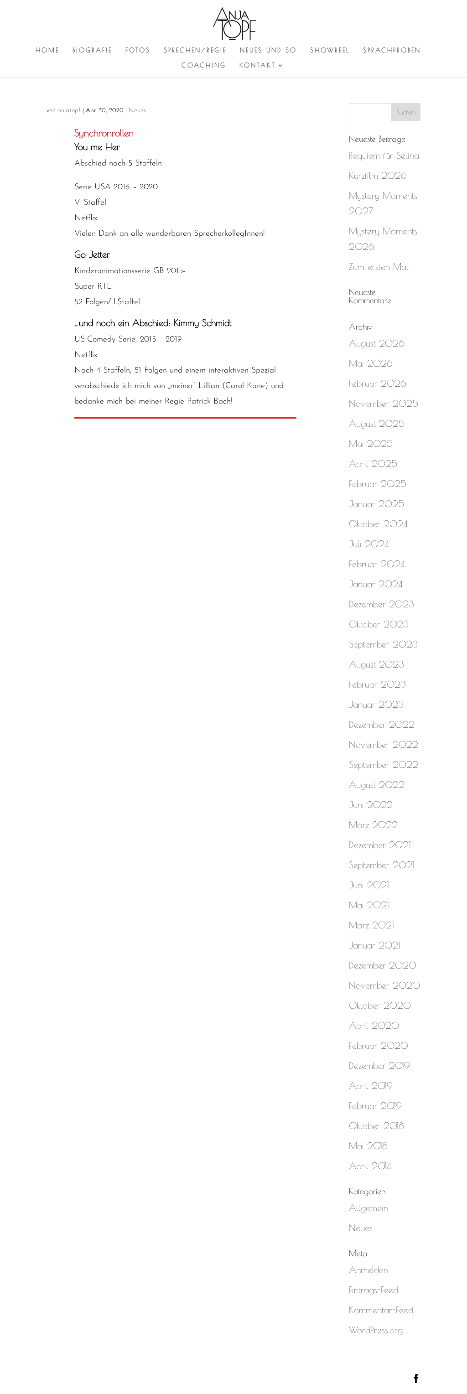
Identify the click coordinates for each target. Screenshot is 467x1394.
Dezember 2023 (381, 604)
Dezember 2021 (380, 845)
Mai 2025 (371, 443)
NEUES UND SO (268, 50)
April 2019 (371, 1085)
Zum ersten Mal (379, 266)
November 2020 (384, 985)
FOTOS (137, 50)
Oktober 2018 (376, 1125)
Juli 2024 (369, 544)
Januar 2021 (374, 945)
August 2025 (377, 423)
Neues (137, 110)
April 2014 (370, 1166)
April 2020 (374, 1025)
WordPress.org (376, 1330)
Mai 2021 (369, 905)
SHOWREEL (330, 50)
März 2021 (371, 925)
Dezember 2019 (379, 1065)
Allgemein (368, 1207)
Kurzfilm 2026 (378, 175)
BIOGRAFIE (92, 50)
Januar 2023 (376, 704)
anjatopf (69, 110)
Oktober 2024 (378, 523)
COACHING (204, 65)
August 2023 (376, 664)
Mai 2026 (371, 363)
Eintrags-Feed (373, 1290)
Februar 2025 (377, 483)
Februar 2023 (377, 684)
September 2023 (383, 644)
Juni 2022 (371, 804)
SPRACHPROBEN (392, 50)
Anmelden (368, 1269)
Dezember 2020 (382, 965)
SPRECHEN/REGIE (195, 50)
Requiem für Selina (384, 155)
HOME (47, 50)
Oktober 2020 (380, 1005)
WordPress (235, 1379)
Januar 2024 (376, 584)
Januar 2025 (376, 503)
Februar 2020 (378, 1045)
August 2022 (377, 784)
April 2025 (373, 463)
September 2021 (382, 865)
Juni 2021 (369, 885)
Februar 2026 (377, 383)
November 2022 (383, 744)
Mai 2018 (368, 1145)
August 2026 (377, 343)
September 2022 (383, 764)
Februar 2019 (375, 1105)
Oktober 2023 (379, 624)
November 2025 (383, 403)
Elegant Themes (128, 1379)
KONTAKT (257, 65)
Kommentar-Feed (381, 1310)
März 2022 (373, 824)
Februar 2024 (377, 564)
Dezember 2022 (382, 724)
